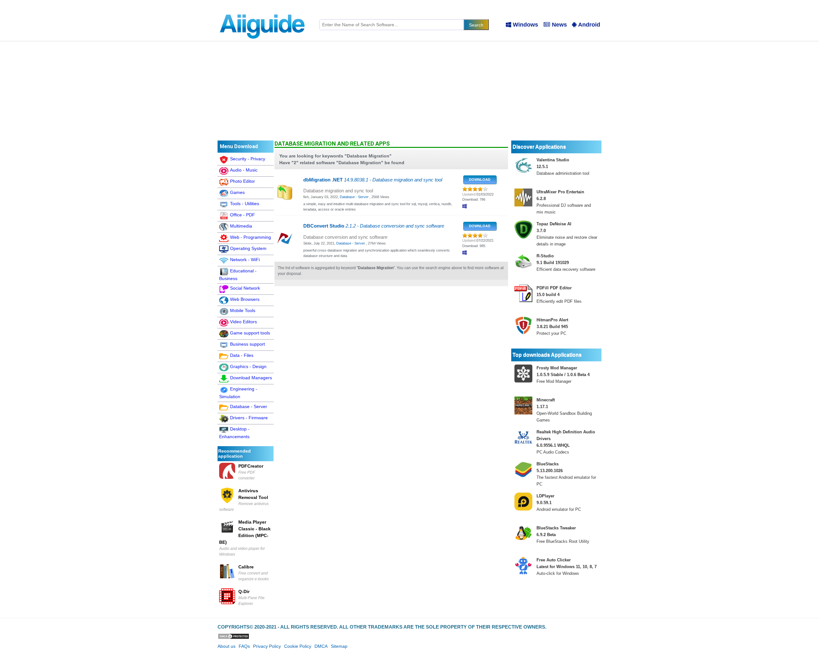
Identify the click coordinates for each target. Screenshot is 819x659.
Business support (247, 344)
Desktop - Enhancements (234, 432)
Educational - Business (238, 274)
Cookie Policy (297, 646)
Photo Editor (242, 181)
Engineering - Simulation (238, 392)
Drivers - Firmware (249, 417)
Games (237, 192)
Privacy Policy (267, 646)
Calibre (246, 566)
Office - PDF (242, 214)
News (559, 24)
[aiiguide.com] (263, 11)
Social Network (245, 288)
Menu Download (239, 146)
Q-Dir (244, 591)
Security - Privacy (247, 158)
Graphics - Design (248, 366)
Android (589, 24)
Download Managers (251, 377)
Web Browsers (244, 299)
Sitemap (339, 646)
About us (226, 646)
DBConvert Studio (373, 226)
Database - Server (248, 406)
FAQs (244, 646)
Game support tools (250, 332)
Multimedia (241, 226)
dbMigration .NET (372, 179)
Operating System (248, 248)
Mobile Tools (242, 310)
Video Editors (243, 321)
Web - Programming (250, 237)
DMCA (321, 646)
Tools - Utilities (244, 203)
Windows (525, 24)
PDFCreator (250, 466)
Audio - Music (244, 170)
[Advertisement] (409, 89)
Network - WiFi (245, 259)
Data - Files (241, 355)
